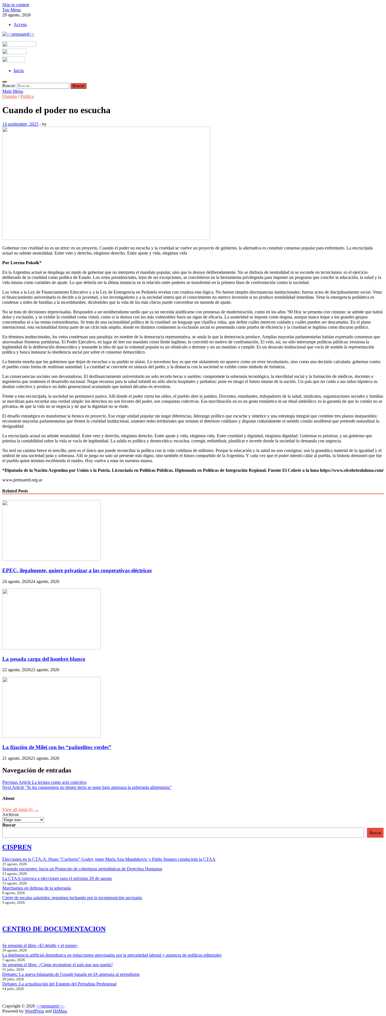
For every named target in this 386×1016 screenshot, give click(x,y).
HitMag (60, 1011)
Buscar (9, 825)
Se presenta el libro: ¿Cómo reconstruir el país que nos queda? (57, 964)
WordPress (34, 1011)
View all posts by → (20, 809)
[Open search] (4, 82)
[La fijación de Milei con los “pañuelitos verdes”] (51, 736)
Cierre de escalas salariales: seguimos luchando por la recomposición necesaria (72, 897)
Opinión (9, 96)
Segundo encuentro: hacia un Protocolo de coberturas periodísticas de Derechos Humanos (82, 868)
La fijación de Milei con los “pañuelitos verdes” (56, 747)
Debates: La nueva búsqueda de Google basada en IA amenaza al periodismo (71, 974)
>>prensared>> (50, 1006)
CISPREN (17, 847)
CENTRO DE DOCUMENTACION (54, 929)
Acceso (20, 24)
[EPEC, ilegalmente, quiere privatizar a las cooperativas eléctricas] (51, 559)
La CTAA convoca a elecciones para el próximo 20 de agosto (57, 878)
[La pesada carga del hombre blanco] (51, 647)
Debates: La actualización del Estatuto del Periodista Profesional (59, 983)
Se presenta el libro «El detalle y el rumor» (40, 945)
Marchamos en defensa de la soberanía (36, 888)
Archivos (10, 814)
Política (27, 96)
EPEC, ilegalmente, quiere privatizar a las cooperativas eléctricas (77, 570)
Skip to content (15, 4)
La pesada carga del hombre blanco (43, 659)
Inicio (19, 70)
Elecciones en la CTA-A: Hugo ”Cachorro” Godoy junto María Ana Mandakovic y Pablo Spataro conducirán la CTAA (109, 859)
